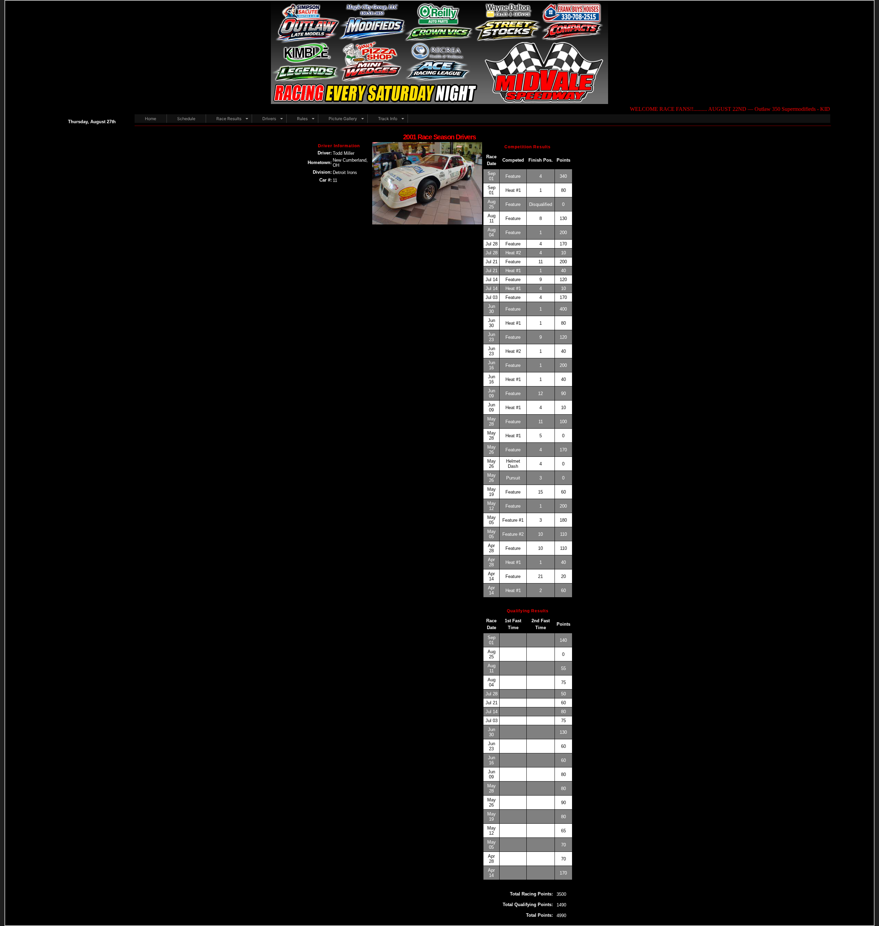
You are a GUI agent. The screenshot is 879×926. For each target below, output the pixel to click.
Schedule (186, 118)
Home (150, 118)
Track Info (387, 118)
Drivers (269, 118)
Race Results (228, 118)
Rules (302, 118)
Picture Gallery (343, 118)
